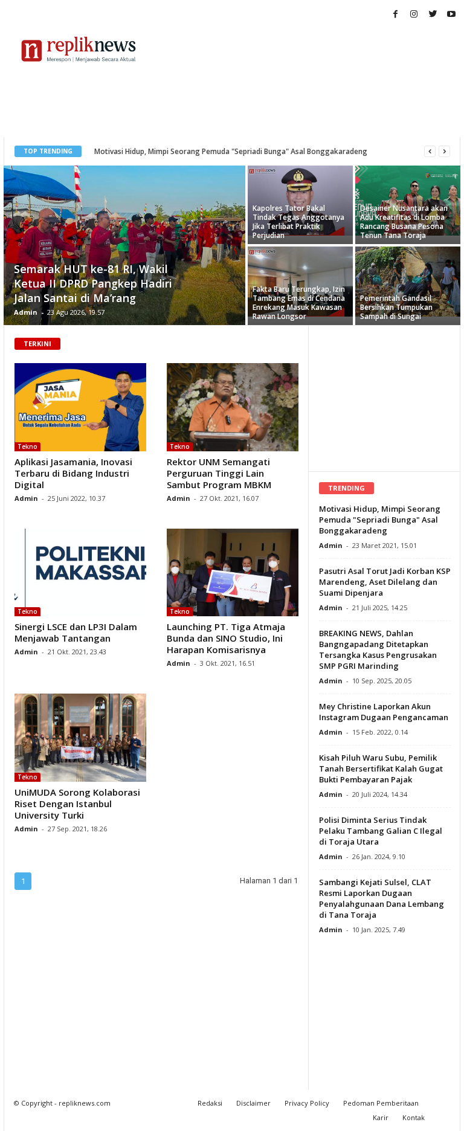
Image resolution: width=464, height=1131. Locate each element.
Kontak (413, 1117)
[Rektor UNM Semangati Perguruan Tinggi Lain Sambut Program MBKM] (232, 407)
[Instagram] (414, 15)
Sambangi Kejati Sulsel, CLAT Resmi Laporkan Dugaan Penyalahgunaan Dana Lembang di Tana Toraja (381, 898)
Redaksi (210, 1102)
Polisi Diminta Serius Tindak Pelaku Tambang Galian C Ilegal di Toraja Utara (380, 830)
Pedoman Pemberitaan (381, 1102)
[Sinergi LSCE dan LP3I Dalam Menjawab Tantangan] (80, 573)
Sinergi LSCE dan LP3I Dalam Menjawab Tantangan (75, 632)
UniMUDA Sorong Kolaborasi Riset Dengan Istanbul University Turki (77, 803)
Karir (380, 1117)
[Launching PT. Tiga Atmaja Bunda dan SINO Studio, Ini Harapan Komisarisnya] (232, 573)
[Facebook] (395, 15)
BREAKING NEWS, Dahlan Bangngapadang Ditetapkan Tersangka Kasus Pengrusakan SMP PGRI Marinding (378, 649)
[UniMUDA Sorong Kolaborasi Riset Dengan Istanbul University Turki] (80, 738)
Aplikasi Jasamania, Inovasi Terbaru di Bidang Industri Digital (73, 473)
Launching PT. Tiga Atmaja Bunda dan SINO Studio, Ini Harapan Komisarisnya (226, 638)
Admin (25, 312)
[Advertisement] (307, 49)
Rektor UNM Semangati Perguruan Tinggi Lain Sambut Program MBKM (219, 473)
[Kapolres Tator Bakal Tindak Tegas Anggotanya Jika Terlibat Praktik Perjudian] (300, 201)
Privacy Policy (307, 1102)
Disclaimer (253, 1102)
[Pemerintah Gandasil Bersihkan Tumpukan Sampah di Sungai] (407, 281)
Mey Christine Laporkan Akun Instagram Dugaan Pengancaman (383, 712)
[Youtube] (451, 15)
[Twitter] (432, 15)
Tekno (27, 446)
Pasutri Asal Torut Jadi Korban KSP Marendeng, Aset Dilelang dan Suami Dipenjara (385, 582)
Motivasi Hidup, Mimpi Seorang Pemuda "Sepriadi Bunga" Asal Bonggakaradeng (230, 151)
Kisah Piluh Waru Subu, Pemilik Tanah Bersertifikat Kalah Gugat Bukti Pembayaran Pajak (381, 768)
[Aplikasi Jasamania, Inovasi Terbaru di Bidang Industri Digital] (80, 407)
